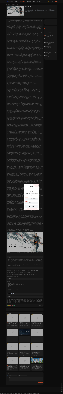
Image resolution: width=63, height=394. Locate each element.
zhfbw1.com (31, 202)
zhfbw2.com (31, 206)
